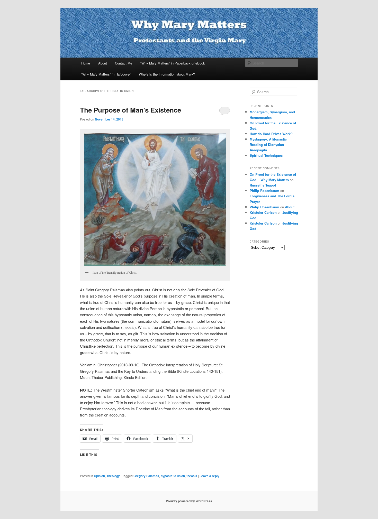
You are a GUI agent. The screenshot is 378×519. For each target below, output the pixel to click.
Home (85, 63)
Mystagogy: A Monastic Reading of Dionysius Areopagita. (268, 144)
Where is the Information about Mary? (167, 74)
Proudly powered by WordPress (189, 501)
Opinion (99, 476)
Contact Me (123, 63)
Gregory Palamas (146, 476)
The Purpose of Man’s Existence (130, 110)
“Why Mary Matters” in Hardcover (106, 74)
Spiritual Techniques (266, 155)
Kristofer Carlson (263, 212)
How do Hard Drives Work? (271, 133)
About (102, 63)
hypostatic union (173, 476)
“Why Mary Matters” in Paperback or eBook (172, 63)
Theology (113, 476)
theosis (191, 476)
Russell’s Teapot (263, 185)
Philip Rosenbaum (264, 190)
